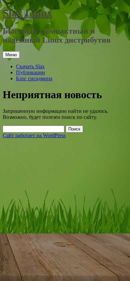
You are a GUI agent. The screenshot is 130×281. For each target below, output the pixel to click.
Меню (11, 54)
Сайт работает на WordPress (34, 135)
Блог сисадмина (34, 78)
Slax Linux (27, 13)
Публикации (30, 72)
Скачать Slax (30, 66)
